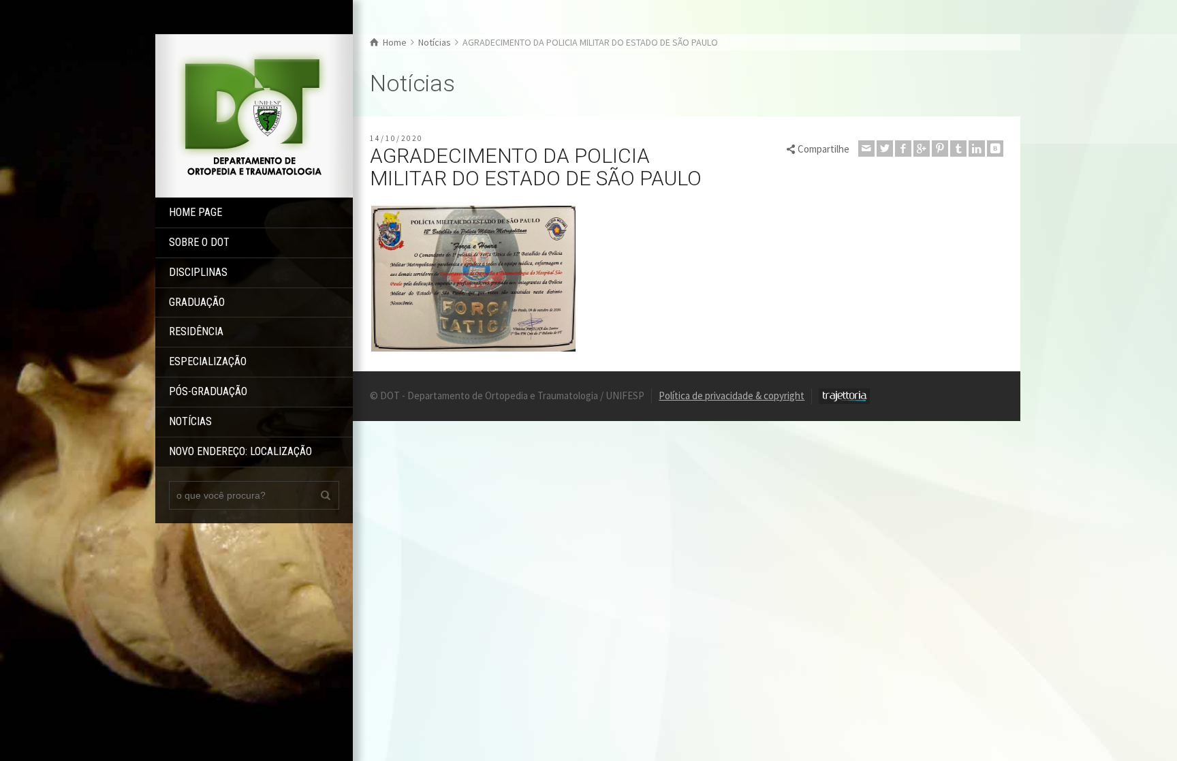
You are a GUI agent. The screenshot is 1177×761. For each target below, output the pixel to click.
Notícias (190, 421)
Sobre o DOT (199, 242)
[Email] (866, 148)
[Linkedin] (977, 148)
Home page (195, 212)
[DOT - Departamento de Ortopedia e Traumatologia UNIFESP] (254, 114)
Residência (196, 331)
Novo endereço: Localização (240, 451)
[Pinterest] (940, 148)
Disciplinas (198, 272)
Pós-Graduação (208, 391)
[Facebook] (903, 148)
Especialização (208, 361)
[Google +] (921, 148)
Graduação (197, 302)
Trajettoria (844, 396)
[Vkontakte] (995, 148)
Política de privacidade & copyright (731, 395)
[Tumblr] (958, 148)
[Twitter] (885, 148)
